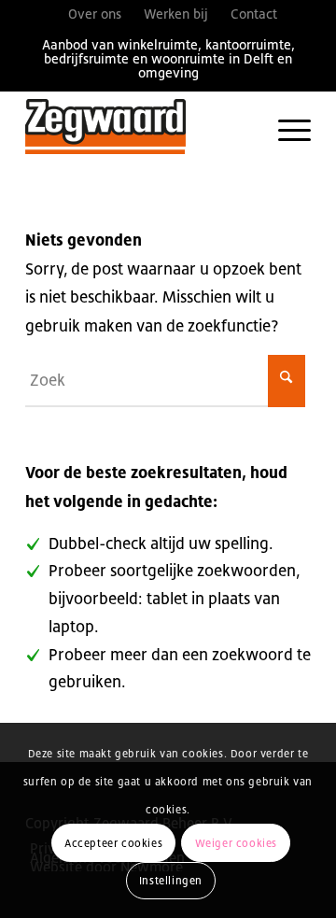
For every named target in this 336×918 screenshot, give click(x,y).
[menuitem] (95, 14)
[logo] (139, 128)
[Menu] (285, 128)
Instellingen (171, 880)
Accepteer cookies (113, 843)
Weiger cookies (236, 843)
